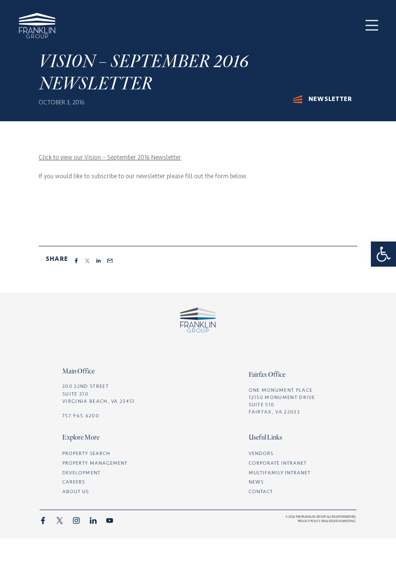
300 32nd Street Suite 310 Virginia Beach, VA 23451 (98, 393)
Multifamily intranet (280, 473)
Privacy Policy (309, 521)
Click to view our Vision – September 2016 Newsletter (110, 157)
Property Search (86, 453)
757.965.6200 (80, 416)
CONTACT (261, 491)
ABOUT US (75, 491)
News (256, 482)
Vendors (261, 453)
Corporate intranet (278, 463)
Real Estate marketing (338, 521)
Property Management (94, 463)
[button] (383, 254)
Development (81, 473)
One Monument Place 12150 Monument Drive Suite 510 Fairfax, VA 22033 (282, 401)
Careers (73, 482)
